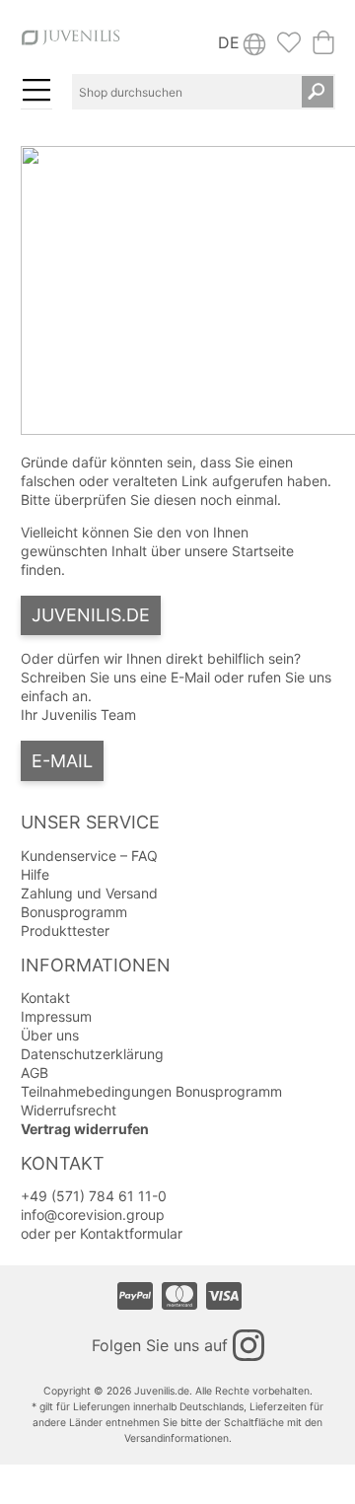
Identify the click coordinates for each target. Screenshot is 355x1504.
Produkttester (65, 930)
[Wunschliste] (289, 48)
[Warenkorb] (323, 48)
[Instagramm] (248, 1345)
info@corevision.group (93, 1214)
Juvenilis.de (91, 615)
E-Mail (62, 761)
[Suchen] (317, 91)
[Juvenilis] (70, 47)
